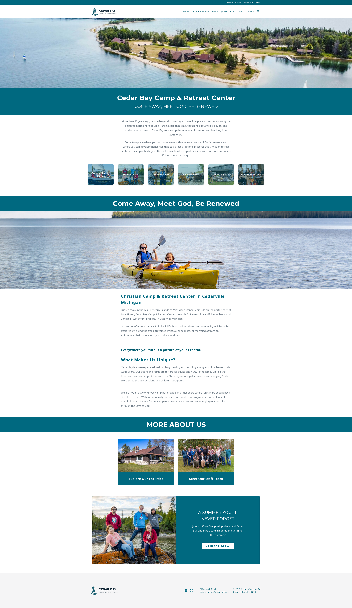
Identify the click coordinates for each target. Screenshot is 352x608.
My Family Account (234, 2)
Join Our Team (227, 11)
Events (186, 11)
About (215, 11)
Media (240, 11)
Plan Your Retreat (201, 11)
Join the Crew (218, 545)
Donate (250, 11)
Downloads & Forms (252, 2)
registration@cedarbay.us (214, 592)
